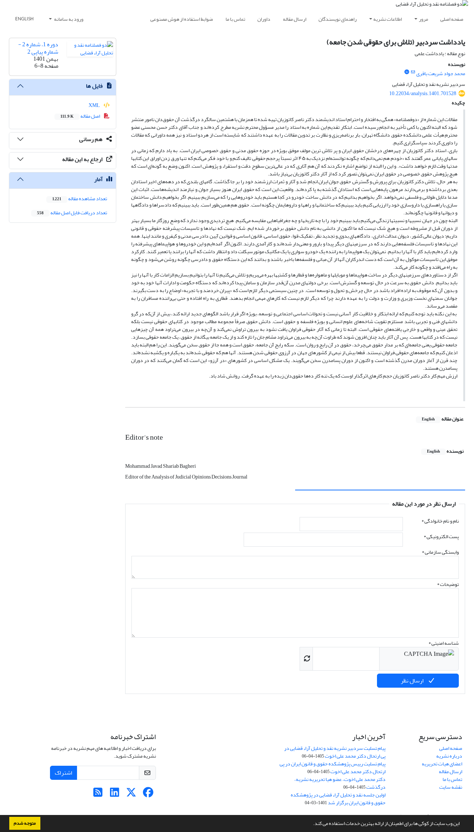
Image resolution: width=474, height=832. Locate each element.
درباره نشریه (449, 756)
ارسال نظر (413, 680)
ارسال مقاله (294, 19)
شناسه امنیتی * (443, 643)
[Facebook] (148, 794)
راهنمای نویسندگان (337, 19)
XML (95, 105)
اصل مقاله (80, 116)
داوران (263, 19)
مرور (423, 19)
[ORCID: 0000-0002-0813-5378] (407, 72)
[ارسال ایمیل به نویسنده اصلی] (413, 72)
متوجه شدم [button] (25, 823)
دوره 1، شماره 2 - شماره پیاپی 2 (38, 48)
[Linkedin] (115, 794)
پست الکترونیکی (441, 536)
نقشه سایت (450, 787)
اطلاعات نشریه (387, 19)
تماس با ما (235, 19)
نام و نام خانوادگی (440, 521)
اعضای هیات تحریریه (442, 764)
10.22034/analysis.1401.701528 (422, 93)
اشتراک (63, 772)
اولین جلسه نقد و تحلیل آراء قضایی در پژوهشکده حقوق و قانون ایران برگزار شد (338, 799)
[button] (311, 824)
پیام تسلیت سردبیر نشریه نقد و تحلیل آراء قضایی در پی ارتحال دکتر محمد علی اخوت (334, 752)
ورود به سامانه (68, 19)
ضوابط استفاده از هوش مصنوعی (181, 19)
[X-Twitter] (131, 794)
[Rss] (98, 794)
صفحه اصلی (451, 19)
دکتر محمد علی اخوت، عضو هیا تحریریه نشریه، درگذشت (339, 783)
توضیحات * (448, 584)
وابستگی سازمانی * (440, 552)
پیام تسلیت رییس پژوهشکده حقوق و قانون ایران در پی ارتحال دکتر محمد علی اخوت (332, 767)
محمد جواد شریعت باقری (440, 73)
